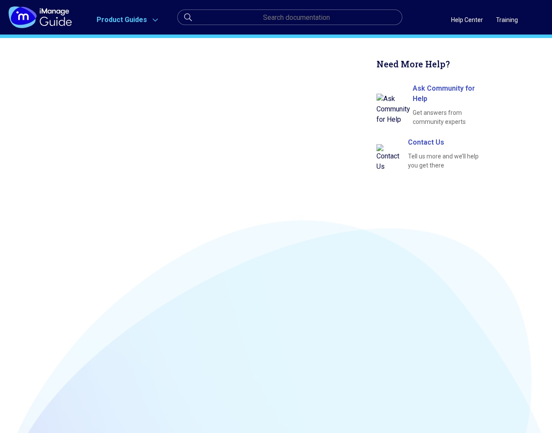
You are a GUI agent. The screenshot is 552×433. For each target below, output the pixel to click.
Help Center (467, 19)
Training (507, 19)
